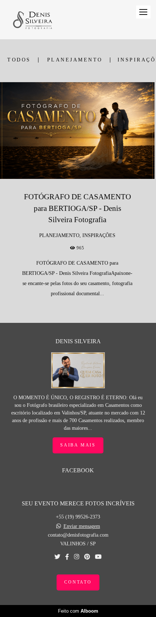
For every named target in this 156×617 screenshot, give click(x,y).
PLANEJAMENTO (75, 60)
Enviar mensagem (81, 526)
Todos (19, 60)
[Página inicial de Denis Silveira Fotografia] (32, 19)
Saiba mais (78, 445)
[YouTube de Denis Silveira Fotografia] (98, 557)
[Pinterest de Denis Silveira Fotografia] (87, 557)
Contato (78, 582)
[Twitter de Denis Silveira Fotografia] (57, 557)
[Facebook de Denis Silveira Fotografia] (67, 557)
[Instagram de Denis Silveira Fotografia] (76, 557)
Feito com (78, 611)
